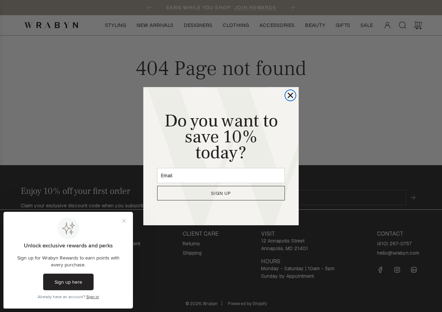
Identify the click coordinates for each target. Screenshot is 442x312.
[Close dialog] (290, 95)
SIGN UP (221, 193)
